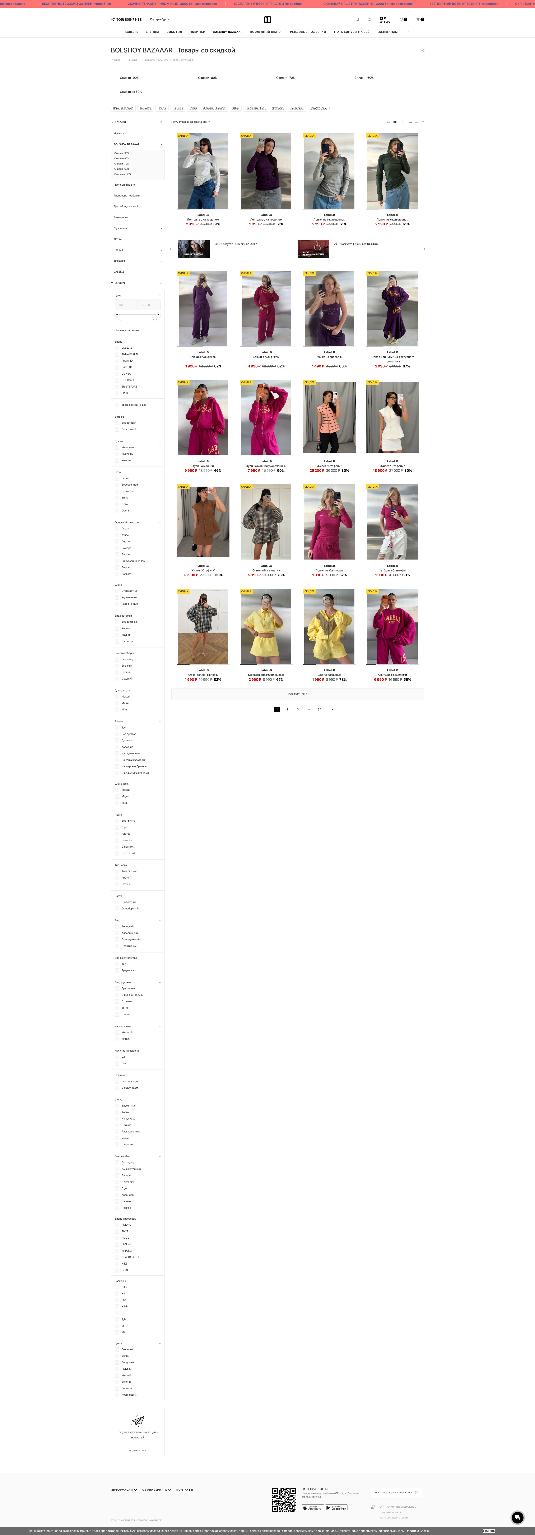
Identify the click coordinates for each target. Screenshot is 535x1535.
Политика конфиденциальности (398, 1507)
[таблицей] (423, 122)
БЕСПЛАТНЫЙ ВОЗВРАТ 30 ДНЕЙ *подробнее (46, 4)
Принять (489, 1531)
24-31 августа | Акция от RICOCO (356, 244)
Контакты (184, 1489)
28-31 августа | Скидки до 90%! (236, 244)
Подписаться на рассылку (394, 1492)
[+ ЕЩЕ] (407, 31)
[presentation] (171, 249)
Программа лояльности (393, 1517)
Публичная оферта (389, 1512)
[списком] (416, 122)
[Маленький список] (388, 122)
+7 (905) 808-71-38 (126, 20)
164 (318, 709)
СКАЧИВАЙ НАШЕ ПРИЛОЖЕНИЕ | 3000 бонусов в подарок (142, 4)
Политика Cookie (417, 1531)
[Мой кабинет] (369, 20)
